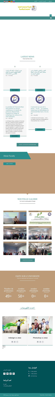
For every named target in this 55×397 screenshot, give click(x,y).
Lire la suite (9, 163)
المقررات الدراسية (42, 1)
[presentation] (4, 346)
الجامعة (35, 1)
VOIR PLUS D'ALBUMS (8, 211)
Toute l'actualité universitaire (27, 144)
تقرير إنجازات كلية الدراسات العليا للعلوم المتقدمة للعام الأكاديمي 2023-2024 (14, 72)
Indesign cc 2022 (40, 338)
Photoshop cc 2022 (15, 338)
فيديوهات (50, 1)
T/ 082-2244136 (34, 371)
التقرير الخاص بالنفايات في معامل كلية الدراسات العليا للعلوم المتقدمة (38, 72)
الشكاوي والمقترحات (7, 385)
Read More (15, 90)
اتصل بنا (5, 384)
